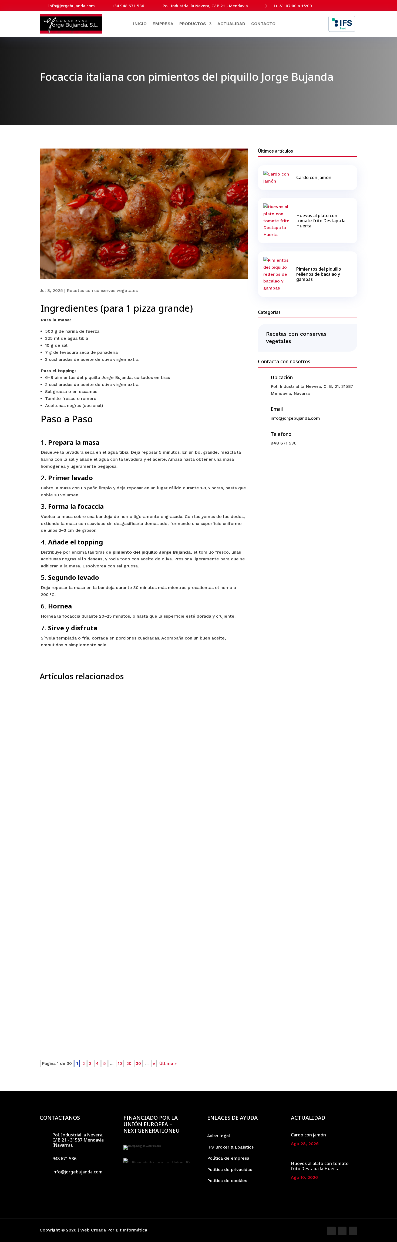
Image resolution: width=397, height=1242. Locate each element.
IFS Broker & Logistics (230, 1147)
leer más (56, 848)
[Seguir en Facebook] (334, 5)
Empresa (163, 23)
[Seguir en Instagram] (344, 5)
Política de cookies (227, 1180)
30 (138, 1063)
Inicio (140, 23)
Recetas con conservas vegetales (102, 290)
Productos (192, 23)
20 (129, 1063)
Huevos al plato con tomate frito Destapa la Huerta (113, 1016)
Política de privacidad (230, 1169)
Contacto (263, 23)
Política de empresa (228, 1158)
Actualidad (231, 23)
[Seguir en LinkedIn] (353, 5)
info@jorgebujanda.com (295, 418)
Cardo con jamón (67, 830)
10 (120, 1063)
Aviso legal (218, 1135)
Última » (168, 1063)
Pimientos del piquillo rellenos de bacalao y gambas (318, 274)
